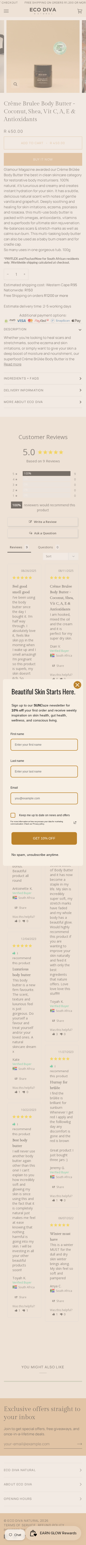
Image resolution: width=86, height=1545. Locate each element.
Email (14, 787)
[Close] (77, 685)
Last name (17, 761)
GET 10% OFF (44, 838)
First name (17, 734)
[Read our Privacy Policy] (75, 822)
